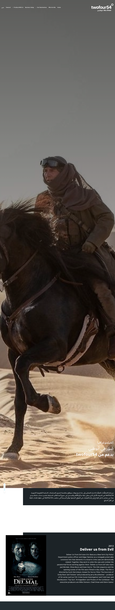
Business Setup (29, 7)
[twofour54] (102, 7)
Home (59, 7)
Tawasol (8, 7)
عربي (2, 7)
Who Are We (52, 7)
